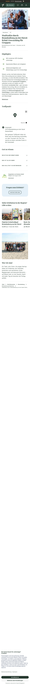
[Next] (27, 18)
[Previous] (2, 18)
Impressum (11, 178)
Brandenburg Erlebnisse (8, 286)
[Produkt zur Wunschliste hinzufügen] (26, 12)
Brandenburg (21, 284)
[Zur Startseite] (3, 5)
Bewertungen (18, 1)
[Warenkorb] (22, 5)
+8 (10, 32)
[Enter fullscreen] (26, 111)
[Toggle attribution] (26, 123)
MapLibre (23, 122)
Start (3, 284)
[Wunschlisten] (18, 5)
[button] (15, 18)
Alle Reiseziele (11, 284)
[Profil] (26, 5)
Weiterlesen (5, 99)
